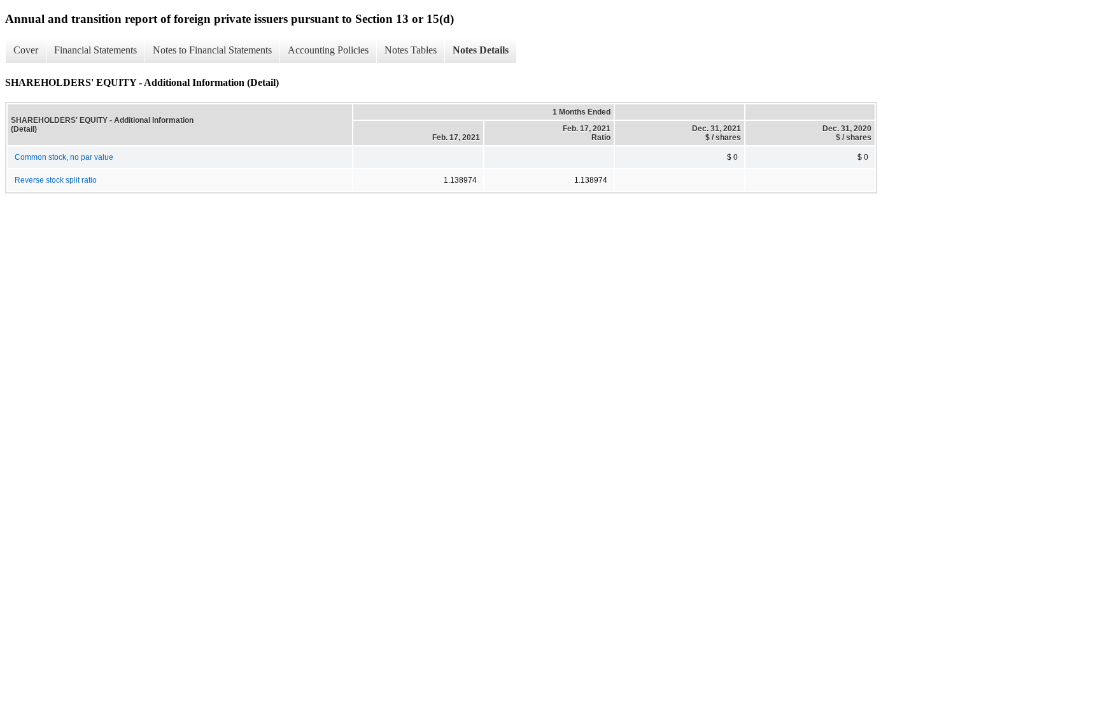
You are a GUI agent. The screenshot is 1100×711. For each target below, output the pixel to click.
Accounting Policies (328, 50)
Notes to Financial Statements (212, 50)
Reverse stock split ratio (56, 180)
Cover (25, 50)
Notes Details (481, 50)
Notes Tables (410, 50)
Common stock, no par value (64, 157)
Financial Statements (95, 50)
